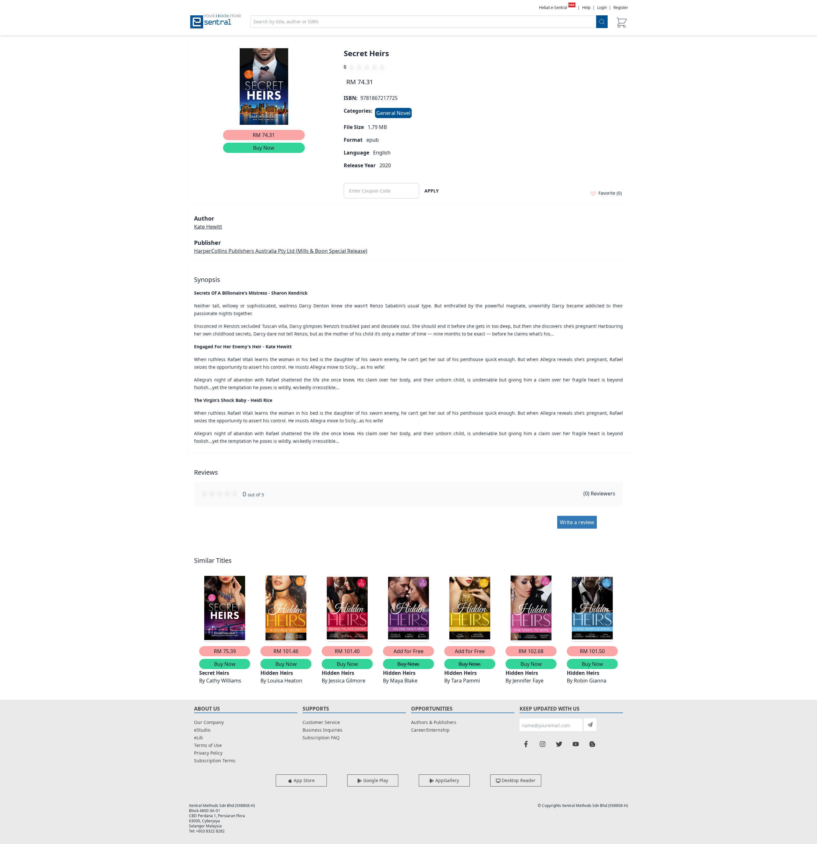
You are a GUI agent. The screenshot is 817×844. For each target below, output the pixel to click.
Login (602, 7)
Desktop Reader (518, 780)
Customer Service (321, 722)
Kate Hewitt (208, 226)
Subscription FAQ (321, 738)
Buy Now (263, 147)
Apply (431, 191)
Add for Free (408, 651)
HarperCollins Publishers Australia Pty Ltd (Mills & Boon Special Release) (280, 250)
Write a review (577, 522)
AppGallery (446, 780)
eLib (198, 738)
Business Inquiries (322, 730)
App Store (303, 780)
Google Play (375, 780)
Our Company (209, 722)
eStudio (202, 730)
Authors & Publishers (433, 722)
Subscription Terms (215, 760)
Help (586, 7)
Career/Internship (430, 730)
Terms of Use (208, 745)
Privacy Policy (208, 753)
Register (620, 7)
